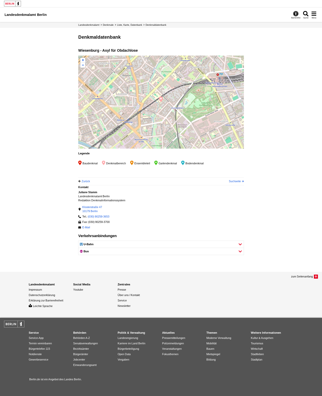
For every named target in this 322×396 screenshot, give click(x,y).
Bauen (210, 348)
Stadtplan (256, 359)
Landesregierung (128, 338)
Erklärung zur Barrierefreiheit (46, 300)
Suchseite (235, 181)
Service (122, 300)
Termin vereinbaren (40, 343)
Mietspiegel (213, 354)
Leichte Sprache (43, 306)
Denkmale (108, 24)
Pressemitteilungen (173, 338)
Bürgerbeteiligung (128, 348)
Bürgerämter (80, 354)
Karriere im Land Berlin (131, 343)
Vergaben (123, 359)
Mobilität (211, 343)
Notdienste (35, 354)
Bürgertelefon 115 (39, 348)
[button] (161, 244)
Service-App (36, 338)
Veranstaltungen (172, 348)
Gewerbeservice (38, 359)
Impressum (35, 289)
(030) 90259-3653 (98, 216)
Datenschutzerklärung (42, 295)
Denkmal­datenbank (156, 24)
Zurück (86, 181)
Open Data (124, 354)
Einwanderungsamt (85, 365)
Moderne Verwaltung (218, 338)
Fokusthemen (170, 354)
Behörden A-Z (81, 338)
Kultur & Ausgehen (262, 338)
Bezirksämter (81, 348)
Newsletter (124, 305)
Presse (122, 289)
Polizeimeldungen (173, 343)
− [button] (83, 65)
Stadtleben (257, 354)
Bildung (211, 359)
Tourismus (257, 343)
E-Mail (86, 227)
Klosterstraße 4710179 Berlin (92, 209)
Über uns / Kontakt (129, 295)
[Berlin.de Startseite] (12, 3)
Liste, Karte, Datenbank (129, 24)
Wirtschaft (257, 348)
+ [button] (83, 60)
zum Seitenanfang (302, 276)
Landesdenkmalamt (88, 24)
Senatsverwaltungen (85, 343)
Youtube (78, 289)
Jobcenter (79, 359)
